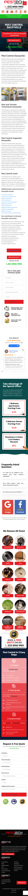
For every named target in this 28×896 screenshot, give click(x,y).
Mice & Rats (4, 869)
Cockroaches (4, 862)
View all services (18, 867)
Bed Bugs (16, 863)
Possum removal (6, 211)
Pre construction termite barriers (10, 213)
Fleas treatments (6, 205)
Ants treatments (6, 200)
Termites (16, 862)
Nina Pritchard (13, 351)
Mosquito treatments (7, 209)
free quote (21, 882)
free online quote (14, 40)
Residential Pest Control (18, 869)
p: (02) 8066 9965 (5, 880)
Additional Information (8, 786)
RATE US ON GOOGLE (8, 854)
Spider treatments (6, 198)
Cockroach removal (7, 194)
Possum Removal (18, 865)
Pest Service (5, 773)
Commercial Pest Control (5, 871)
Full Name (4, 753)
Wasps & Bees (5, 865)
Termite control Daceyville (9, 202)
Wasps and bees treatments (9, 207)
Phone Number (5, 759)
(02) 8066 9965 (13, 669)
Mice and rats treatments (8, 196)
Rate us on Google (14, 250)
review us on (13, 345)
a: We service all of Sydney (6, 882)
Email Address (5, 766)
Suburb (3, 779)
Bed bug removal (6, 203)
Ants (2, 867)
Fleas (2, 863)
